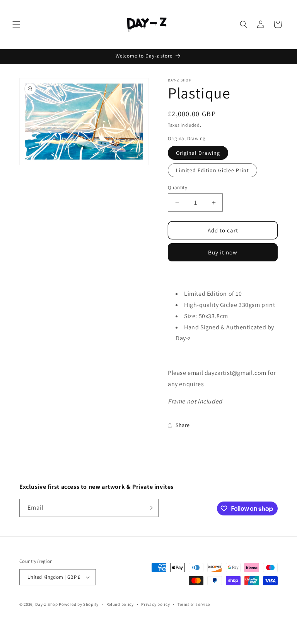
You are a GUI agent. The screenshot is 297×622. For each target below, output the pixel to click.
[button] (16, 24)
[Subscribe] (149, 508)
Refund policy (120, 604)
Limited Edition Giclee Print (212, 170)
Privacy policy (155, 604)
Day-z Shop (47, 604)
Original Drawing (198, 152)
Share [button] (183, 425)
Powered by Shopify (79, 604)
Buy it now (222, 252)
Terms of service (194, 604)
